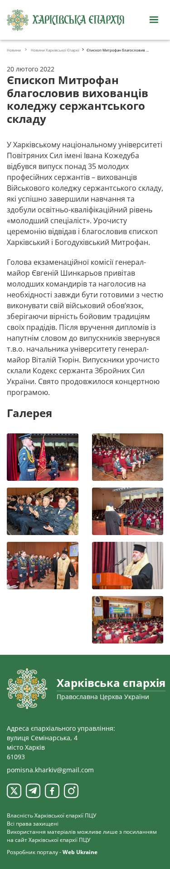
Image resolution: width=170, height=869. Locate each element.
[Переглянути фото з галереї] (42, 457)
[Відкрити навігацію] (153, 20)
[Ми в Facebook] (52, 791)
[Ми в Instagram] (71, 791)
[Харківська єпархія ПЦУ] (66, 20)
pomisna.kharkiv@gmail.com (50, 770)
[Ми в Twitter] (14, 791)
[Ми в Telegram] (33, 791)
